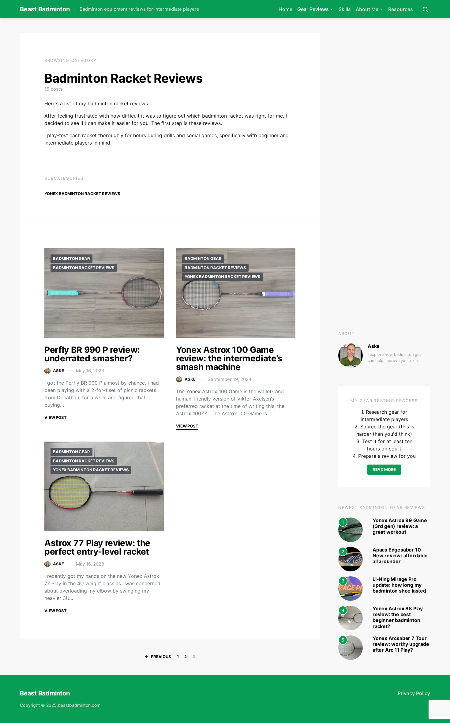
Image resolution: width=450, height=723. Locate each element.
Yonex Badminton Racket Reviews (82, 193)
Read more (384, 469)
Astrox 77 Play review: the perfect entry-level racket (97, 547)
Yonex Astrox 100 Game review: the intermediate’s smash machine (229, 358)
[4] (350, 617)
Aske (58, 370)
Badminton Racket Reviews (83, 267)
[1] (350, 529)
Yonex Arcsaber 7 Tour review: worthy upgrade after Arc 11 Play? (401, 644)
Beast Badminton (44, 9)
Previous (161, 656)
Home (285, 9)
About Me (367, 9)
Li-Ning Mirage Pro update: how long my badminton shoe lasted (399, 585)
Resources (400, 9)
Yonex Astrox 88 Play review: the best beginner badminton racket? (398, 617)
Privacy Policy (414, 693)
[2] (350, 558)
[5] (350, 647)
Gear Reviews (313, 9)
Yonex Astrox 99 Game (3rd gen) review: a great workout (400, 526)
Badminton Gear (71, 258)
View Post (55, 417)
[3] (350, 588)
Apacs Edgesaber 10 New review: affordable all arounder (400, 555)
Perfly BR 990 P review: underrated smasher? (92, 354)
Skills (345, 9)
